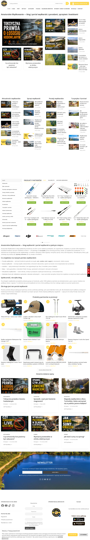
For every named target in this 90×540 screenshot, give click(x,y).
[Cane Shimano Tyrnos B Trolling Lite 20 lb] (48, 210)
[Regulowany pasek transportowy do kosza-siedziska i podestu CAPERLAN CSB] (33, 353)
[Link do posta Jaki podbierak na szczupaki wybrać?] (55, 43)
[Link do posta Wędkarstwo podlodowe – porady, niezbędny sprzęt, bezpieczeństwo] (29, 122)
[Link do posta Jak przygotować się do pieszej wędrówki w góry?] (74, 113)
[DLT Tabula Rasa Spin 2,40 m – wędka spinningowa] (81, 210)
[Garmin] (17, 236)
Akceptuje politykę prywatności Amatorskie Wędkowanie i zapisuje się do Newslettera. (46, 475)
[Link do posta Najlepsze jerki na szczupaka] (29, 136)
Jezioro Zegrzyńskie (82, 38)
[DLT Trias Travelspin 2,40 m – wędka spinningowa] (31, 210)
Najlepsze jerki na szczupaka (39, 135)
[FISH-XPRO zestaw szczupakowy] (81, 189)
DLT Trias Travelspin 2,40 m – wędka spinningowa (32, 218)
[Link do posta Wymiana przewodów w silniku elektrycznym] (33, 54)
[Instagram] (13, 505)
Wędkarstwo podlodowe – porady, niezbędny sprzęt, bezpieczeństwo (39, 124)
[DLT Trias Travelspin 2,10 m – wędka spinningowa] (64, 189)
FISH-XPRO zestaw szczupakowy (81, 196)
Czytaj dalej (7, 406)
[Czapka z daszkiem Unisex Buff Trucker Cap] (33, 307)
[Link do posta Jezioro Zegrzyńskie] (73, 41)
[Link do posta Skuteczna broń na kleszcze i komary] (74, 104)
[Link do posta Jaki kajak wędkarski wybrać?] (29, 113)
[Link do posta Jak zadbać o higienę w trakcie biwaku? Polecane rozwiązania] (74, 125)
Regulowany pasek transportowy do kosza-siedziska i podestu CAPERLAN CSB (33, 364)
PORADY (36, 434)
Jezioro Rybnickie (81, 48)
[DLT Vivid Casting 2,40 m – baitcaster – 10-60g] (64, 210)
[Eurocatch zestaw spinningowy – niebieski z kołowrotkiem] (31, 189)
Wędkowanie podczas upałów (83, 137)
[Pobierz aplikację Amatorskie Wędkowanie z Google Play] (78, 519)
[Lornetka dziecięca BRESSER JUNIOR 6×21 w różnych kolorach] (56, 353)
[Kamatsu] (83, 236)
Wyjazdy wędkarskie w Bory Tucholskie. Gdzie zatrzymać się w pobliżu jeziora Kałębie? (75, 401)
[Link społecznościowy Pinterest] (47, 479)
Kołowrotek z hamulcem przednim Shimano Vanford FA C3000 (77, 317)
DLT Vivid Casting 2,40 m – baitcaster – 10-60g (64, 218)
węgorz (50, 261)
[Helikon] (61, 236)
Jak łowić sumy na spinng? (61, 113)
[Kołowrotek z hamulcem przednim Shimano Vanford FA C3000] (78, 307)
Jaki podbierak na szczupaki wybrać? (39, 103)
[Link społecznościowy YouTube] (45, 479)
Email (33, 517)
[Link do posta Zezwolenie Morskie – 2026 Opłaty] (6, 142)
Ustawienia (83, 534)
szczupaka (42, 250)
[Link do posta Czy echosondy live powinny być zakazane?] (11, 54)
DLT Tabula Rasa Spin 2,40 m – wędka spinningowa (81, 218)
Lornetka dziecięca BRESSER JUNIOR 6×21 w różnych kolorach (56, 363)
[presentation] (14, 386)
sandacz (42, 261)
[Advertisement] (41, 85)
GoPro (28, 236)
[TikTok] (9, 505)
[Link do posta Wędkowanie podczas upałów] (74, 138)
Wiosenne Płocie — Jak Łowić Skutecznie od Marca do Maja (83, 67)
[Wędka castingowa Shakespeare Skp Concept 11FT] (11, 330)
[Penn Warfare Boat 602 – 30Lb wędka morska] (48, 189)
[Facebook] (2, 505)
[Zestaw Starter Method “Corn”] (33, 330)
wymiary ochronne (21, 254)
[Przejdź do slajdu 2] (42, 242)
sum (38, 261)
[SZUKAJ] (67, 3)
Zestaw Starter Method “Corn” (31, 339)
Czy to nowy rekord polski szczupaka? (82, 21)
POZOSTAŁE (36, 396)
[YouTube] (6, 505)
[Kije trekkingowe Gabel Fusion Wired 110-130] (56, 307)
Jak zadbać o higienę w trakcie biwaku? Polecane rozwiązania (84, 127)
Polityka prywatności (7, 519)
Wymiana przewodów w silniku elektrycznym (33, 65)
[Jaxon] (72, 236)
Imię (34, 506)
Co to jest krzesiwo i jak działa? (83, 146)
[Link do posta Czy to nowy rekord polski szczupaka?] (73, 22)
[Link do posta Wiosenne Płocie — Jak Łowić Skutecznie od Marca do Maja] (73, 66)
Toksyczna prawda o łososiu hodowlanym (22, 44)
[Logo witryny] (4, 3)
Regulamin (4, 516)
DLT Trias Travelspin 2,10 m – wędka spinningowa (64, 196)
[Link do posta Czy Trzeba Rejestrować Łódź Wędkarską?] (29, 144)
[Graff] (39, 236)
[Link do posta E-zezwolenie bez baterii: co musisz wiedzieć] (73, 57)
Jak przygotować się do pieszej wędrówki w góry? (83, 114)
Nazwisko (33, 511)
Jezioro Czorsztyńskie (82, 30)
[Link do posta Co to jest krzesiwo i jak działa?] (74, 147)
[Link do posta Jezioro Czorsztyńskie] (73, 31)
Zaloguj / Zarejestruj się (81, 3)
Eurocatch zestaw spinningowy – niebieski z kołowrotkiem (32, 197)
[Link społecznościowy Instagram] (43, 479)
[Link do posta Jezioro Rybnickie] (73, 50)
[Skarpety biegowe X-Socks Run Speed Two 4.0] (78, 330)
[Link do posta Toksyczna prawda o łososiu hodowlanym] (22, 32)
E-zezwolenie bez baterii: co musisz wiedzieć (83, 57)
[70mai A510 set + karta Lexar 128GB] (11, 307)
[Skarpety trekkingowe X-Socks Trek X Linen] (11, 353)
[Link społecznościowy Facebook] (40, 479)
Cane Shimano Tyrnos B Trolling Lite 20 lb (48, 218)
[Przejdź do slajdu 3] (43, 242)
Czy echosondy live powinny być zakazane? (11, 65)
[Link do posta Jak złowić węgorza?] (55, 59)
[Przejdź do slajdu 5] (46, 242)
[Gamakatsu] (6, 236)
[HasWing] (50, 236)
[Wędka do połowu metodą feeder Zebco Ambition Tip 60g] (78, 353)
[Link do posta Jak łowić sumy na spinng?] (55, 25)
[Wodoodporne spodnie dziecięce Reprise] (56, 330)
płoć (46, 261)
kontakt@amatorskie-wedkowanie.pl (79, 509)
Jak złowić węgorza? (60, 122)
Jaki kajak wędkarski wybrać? (37, 112)
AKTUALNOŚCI (6, 396)
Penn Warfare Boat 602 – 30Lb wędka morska (48, 196)
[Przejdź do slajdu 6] (47, 242)
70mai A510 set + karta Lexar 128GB (11, 316)
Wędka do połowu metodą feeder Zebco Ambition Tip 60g (77, 363)
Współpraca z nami (6, 522)
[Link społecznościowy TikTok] (50, 479)
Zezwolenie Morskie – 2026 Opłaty (16, 141)
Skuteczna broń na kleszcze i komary (84, 103)
